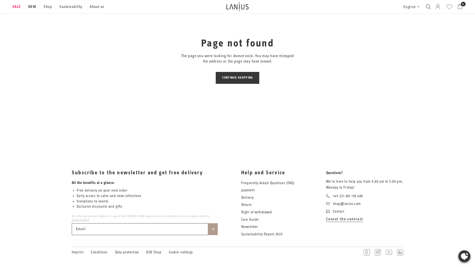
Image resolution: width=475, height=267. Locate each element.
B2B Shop (153, 252)
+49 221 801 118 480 (348, 196)
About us (97, 7)
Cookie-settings (181, 252)
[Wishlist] (449, 7)
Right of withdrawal (256, 212)
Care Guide (250, 220)
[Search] (428, 7)
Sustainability (70, 7)
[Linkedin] (400, 252)
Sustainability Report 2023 (262, 234)
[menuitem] (18, 7)
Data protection (127, 252)
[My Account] (438, 7)
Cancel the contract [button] (344, 219)
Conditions (99, 252)
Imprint (77, 252)
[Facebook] (367, 252)
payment (248, 190)
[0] (459, 7)
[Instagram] (378, 252)
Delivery (247, 198)
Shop (48, 7)
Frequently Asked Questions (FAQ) (267, 183)
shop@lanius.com (347, 204)
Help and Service (263, 173)
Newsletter (249, 227)
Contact (338, 211)
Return (246, 205)
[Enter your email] (213, 229)
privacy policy (80, 219)
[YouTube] (389, 252)
